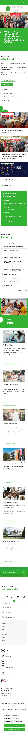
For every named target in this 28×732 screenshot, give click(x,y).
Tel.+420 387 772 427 (6, 693)
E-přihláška (6, 84)
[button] (4, 2)
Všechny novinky (7, 185)
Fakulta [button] (7, 603)
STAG (3, 626)
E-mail (3, 632)
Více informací (9, 46)
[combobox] (14, 572)
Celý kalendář (8, 221)
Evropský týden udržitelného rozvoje (12, 216)
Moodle (4, 629)
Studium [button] (8, 612)
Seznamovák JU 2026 (8, 210)
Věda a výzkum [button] (10, 617)
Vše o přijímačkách (8, 80)
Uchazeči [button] (8, 608)
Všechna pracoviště (22, 290)
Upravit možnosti (7, 722)
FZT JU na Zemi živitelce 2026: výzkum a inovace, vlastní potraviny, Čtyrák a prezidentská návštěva (14, 37)
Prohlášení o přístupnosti (20, 709)
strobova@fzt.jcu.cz (6, 695)
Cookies (14, 705)
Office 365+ (4, 634)
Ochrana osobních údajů (7, 709)
